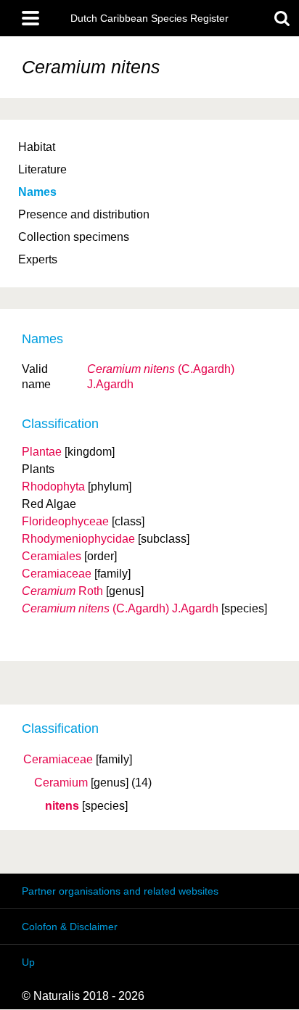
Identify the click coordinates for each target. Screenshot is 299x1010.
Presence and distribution (84, 214)
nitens (62, 806)
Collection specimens (73, 237)
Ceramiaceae (58, 759)
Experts (37, 259)
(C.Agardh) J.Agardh (120, 608)
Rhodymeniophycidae (78, 539)
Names (37, 192)
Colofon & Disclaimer (70, 926)
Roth (62, 591)
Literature (42, 169)
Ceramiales (51, 556)
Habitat (36, 147)
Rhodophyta (53, 486)
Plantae (42, 452)
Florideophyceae (65, 521)
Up (28, 962)
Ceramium (61, 783)
